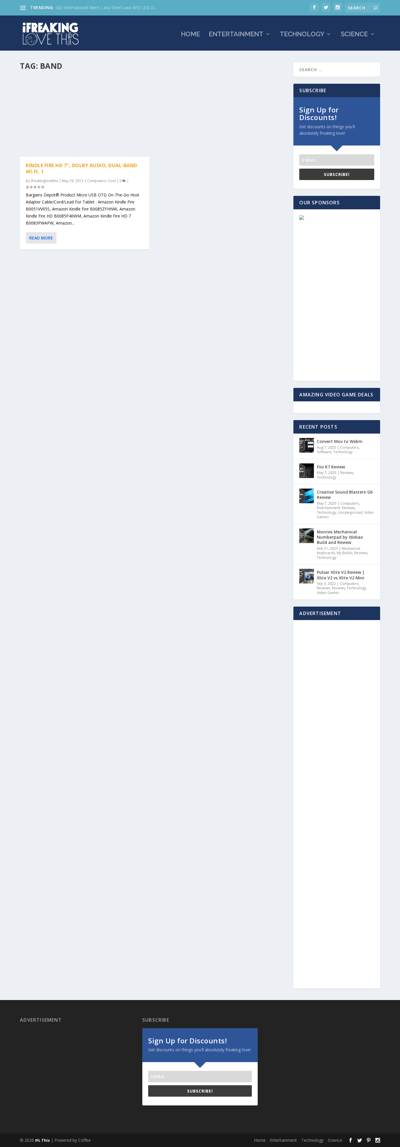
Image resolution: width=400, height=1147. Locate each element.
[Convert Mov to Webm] (306, 445)
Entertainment (236, 35)
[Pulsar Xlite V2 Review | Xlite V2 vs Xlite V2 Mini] (306, 576)
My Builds (345, 552)
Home (190, 35)
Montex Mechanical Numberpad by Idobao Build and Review (340, 537)
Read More (41, 238)
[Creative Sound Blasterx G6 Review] (306, 496)
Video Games (328, 592)
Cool (112, 180)
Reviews (346, 472)
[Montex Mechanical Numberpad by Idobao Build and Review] (306, 535)
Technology (302, 35)
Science (354, 35)
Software (324, 451)
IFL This (42, 1140)
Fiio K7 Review (331, 467)
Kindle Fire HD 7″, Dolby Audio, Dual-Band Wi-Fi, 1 (81, 168)
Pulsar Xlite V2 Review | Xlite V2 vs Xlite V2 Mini (341, 574)
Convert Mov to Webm (340, 441)
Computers (96, 180)
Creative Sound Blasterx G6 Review (344, 494)
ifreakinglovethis (44, 180)
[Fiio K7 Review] (306, 470)
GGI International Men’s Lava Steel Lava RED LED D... (106, 7)
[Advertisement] (153, 116)
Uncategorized (350, 512)
